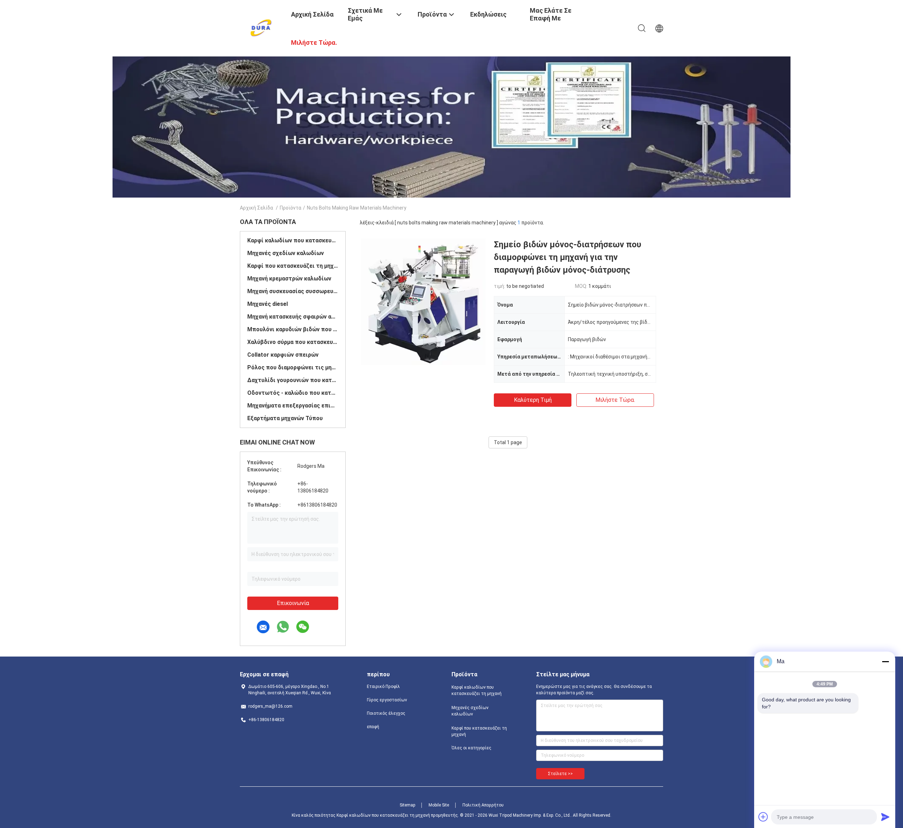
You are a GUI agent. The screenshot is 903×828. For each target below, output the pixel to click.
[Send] (885, 816)
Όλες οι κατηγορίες (471, 747)
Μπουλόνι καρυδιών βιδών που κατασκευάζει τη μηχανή (292, 329)
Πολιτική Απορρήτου (483, 805)
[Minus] (885, 661)
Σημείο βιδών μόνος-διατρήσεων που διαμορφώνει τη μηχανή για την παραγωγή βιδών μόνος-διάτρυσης (567, 257)
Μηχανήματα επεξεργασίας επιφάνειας (292, 405)
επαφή (373, 726)
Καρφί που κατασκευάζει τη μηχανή (292, 265)
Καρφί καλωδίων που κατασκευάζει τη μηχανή (292, 240)
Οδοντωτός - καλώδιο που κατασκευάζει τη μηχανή (292, 392)
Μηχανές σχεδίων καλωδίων (285, 253)
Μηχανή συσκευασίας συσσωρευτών (292, 291)
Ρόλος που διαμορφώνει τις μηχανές (292, 367)
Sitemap (407, 805)
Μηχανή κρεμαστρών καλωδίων (289, 278)
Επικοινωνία (293, 603)
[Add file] (763, 816)
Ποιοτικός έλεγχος (386, 713)
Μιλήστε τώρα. (615, 400)
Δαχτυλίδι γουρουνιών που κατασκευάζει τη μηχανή (292, 380)
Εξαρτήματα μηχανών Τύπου (285, 418)
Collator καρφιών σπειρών (283, 354)
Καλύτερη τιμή (533, 400)
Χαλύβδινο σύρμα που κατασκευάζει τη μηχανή (292, 342)
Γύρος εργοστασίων (387, 699)
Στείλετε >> (560, 773)
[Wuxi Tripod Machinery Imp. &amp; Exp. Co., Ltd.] (261, 27)
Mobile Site (439, 805)
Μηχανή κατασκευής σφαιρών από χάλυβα (292, 316)
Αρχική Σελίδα (256, 208)
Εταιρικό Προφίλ (383, 686)
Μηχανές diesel (267, 304)
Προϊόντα (290, 208)
